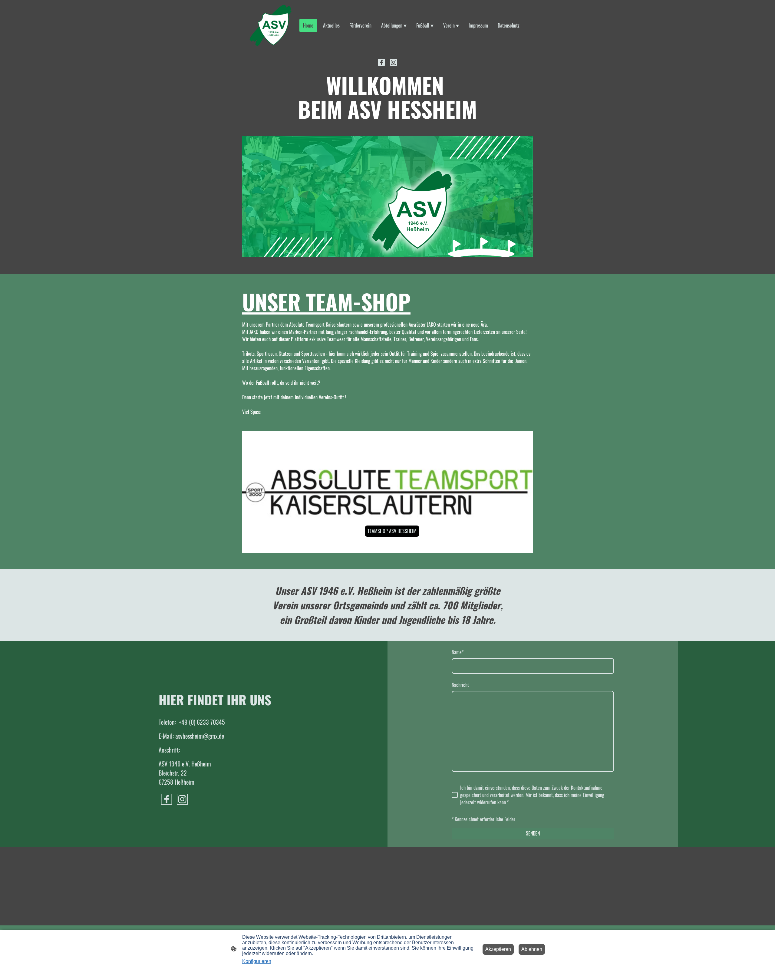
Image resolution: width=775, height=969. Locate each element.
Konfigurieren (256, 961)
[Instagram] (393, 62)
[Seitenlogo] (270, 26)
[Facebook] (381, 62)
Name (457, 652)
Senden (533, 833)
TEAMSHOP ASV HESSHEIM (392, 531)
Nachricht (460, 684)
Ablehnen (531, 949)
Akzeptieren (498, 949)
